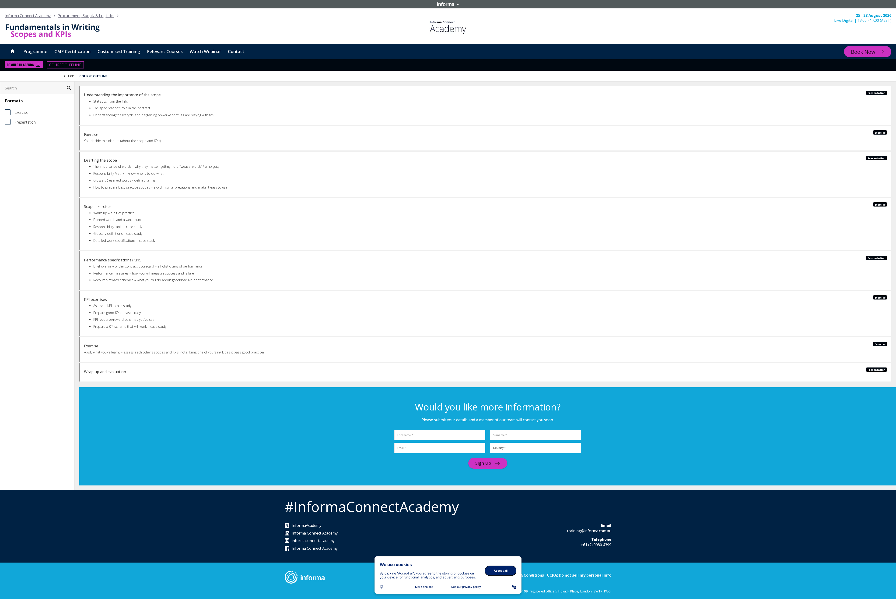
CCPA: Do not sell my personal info (579, 575)
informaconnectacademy (313, 540)
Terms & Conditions (525, 575)
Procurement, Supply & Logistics (86, 15)
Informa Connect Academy (28, 15)
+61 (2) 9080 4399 (596, 544)
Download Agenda (20, 65)
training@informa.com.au (589, 530)
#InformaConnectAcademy (372, 506)
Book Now (863, 51)
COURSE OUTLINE (65, 65)
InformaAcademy (306, 525)
